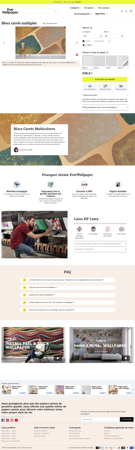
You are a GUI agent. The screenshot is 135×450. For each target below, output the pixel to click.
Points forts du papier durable (79, 438)
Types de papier (39, 436)
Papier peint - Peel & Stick (10, 441)
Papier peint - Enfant (8, 438)
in (100, 36)
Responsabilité (74, 433)
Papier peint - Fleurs (8, 431)
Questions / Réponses (42, 433)
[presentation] (3, 42)
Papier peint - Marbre (9, 433)
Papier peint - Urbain (8, 436)
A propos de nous (75, 431)
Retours (107, 433)
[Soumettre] (55, 11)
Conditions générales (111, 436)
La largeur (86, 32)
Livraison (107, 431)
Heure (106, 32)
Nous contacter (74, 436)
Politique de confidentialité (113, 438)
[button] (38, 56)
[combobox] (41, 11)
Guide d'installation (41, 431)
